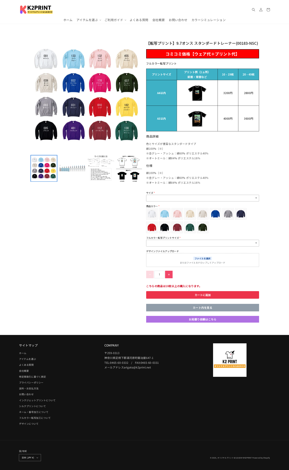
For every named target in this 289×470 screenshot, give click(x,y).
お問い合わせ (26, 394)
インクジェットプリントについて (37, 400)
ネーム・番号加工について (33, 412)
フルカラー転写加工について (35, 417)
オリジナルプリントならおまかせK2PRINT (234, 457)
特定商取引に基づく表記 (32, 376)
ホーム (22, 353)
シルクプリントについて (32, 406)
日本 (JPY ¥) (28, 457)
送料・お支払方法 (29, 388)
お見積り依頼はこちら (203, 319)
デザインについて (29, 423)
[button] (88, 20)
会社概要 (24, 370)
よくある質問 (26, 364)
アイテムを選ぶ (27, 359)
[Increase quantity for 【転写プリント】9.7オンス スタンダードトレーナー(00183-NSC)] (169, 274)
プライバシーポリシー (31, 382)
